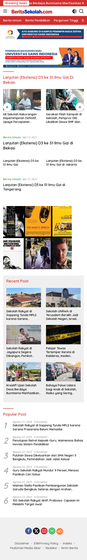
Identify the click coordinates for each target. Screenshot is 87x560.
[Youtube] (44, 531)
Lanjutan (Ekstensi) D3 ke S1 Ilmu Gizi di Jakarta (64, 162)
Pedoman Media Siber (25, 548)
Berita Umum (12, 137)
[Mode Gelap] (74, 11)
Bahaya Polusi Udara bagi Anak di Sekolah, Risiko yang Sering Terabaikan (61, 389)
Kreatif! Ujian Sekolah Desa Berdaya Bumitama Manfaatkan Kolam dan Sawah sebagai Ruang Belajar (22, 389)
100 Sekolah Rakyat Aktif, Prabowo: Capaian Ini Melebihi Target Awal (46, 502)
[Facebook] (28, 531)
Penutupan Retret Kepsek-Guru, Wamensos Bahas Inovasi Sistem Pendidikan (48, 442)
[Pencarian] (81, 11)
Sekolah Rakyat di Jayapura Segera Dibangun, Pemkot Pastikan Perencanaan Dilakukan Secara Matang (22, 352)
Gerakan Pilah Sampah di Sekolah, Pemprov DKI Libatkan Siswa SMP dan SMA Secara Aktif (64, 118)
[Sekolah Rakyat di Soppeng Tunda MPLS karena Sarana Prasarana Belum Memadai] (23, 297)
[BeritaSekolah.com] (31, 11)
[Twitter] (36, 531)
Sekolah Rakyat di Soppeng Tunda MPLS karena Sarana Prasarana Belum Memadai (21, 315)
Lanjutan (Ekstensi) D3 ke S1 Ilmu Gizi (21, 162)
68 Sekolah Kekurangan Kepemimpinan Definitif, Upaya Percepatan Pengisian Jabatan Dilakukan (20, 118)
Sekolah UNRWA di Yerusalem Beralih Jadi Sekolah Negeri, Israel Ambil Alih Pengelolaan (62, 315)
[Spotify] (52, 531)
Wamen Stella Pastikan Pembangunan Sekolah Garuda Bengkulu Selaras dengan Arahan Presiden (45, 487)
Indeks (67, 543)
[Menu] (6, 11)
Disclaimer (22, 543)
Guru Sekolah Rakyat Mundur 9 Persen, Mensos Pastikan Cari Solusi (46, 472)
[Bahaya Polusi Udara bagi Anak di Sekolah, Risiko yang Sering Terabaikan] (63, 372)
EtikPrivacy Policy (46, 543)
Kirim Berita (69, 548)
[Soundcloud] (59, 531)
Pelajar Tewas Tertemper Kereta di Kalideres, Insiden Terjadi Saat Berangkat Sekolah (62, 352)
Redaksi (51, 548)
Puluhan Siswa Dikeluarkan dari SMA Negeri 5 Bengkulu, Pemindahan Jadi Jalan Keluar (44, 457)
